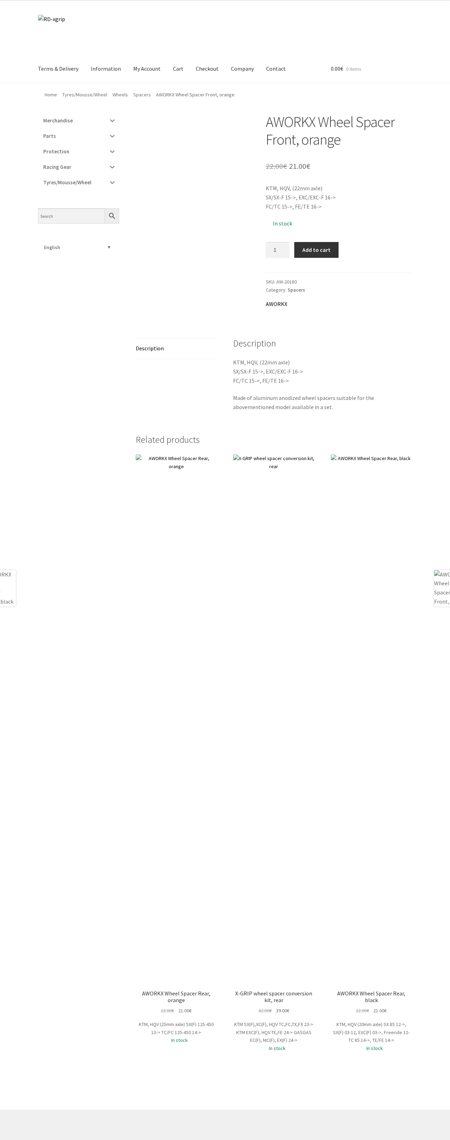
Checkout (207, 68)
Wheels (120, 94)
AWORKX (276, 303)
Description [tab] (150, 348)
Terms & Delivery (58, 68)
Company (242, 68)
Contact (276, 68)
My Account (147, 68)
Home (51, 94)
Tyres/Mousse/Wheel (84, 94)
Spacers (142, 94)
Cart (178, 68)
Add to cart (316, 249)
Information (106, 68)
